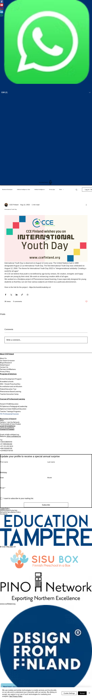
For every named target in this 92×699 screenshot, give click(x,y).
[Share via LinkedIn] (16, 295)
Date (2, 478)
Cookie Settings (69, 693)
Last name (51, 462)
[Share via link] (22, 295)
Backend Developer (7, 189)
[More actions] (86, 204)
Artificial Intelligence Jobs (23, 189)
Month (49, 478)
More (60, 189)
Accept (82, 693)
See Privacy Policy (15, 696)
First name (4, 462)
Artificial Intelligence (39, 189)
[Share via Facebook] (5, 295)
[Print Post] (27, 295)
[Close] (89, 693)
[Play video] (46, 238)
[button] (76, 189)
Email (2, 488)
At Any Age (52, 189)
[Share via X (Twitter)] (11, 295)
